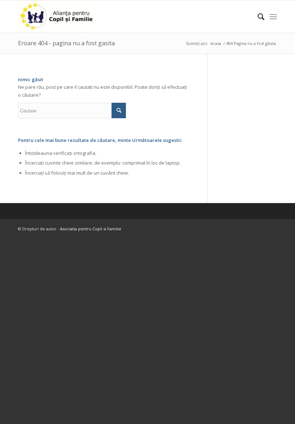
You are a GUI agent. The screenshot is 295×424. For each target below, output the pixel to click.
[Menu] (273, 16)
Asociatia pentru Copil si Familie (90, 228)
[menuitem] (257, 16)
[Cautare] (257, 16)
